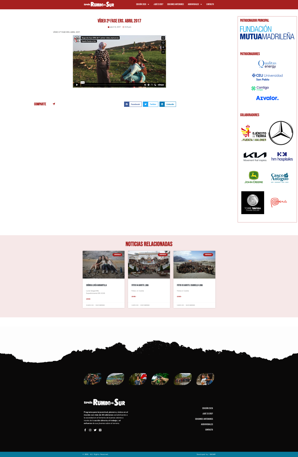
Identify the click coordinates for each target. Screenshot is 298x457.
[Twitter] (95, 430)
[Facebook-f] (85, 430)
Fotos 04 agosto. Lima (140, 285)
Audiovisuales (193, 4)
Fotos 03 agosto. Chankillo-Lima (190, 285)
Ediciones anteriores (175, 4)
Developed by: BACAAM (206, 454)
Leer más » (88, 299)
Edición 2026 (141, 4)
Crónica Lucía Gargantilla (96, 285)
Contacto (210, 4)
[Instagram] (90, 430)
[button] (133, 104)
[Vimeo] (100, 430)
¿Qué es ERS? (158, 4)
